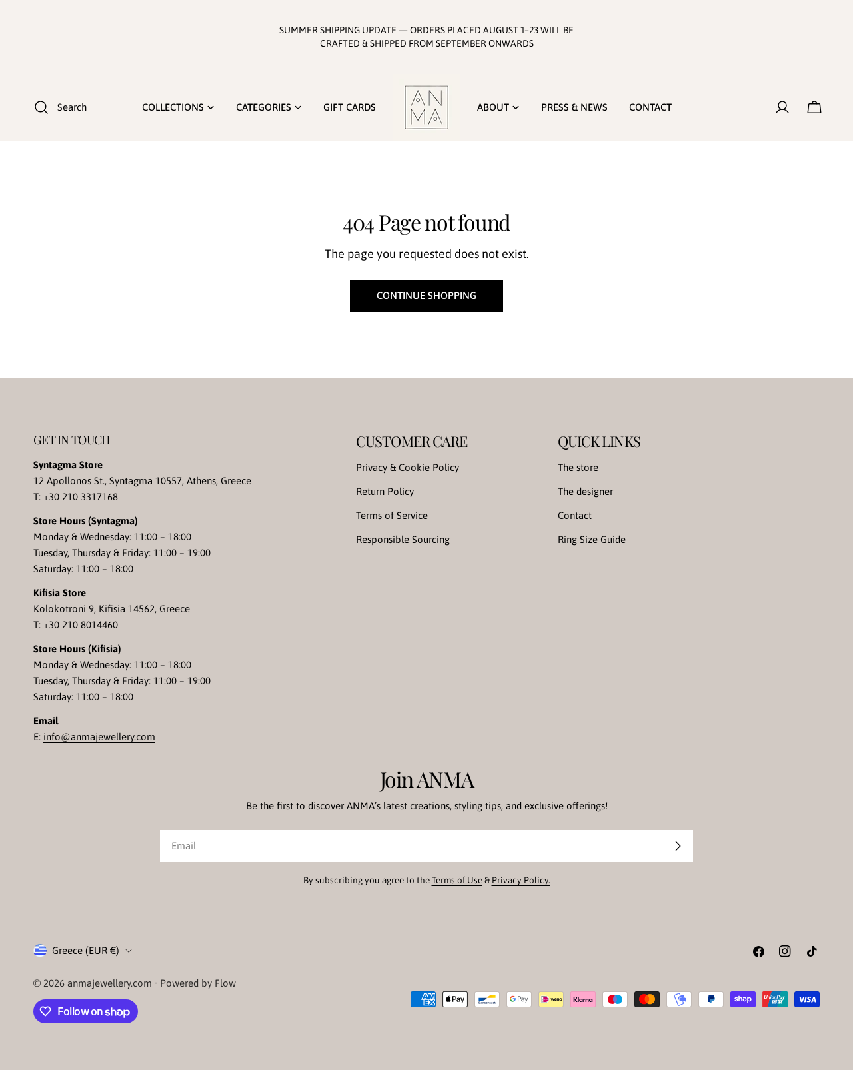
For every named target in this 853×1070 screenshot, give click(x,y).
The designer (585, 491)
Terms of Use (457, 880)
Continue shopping (426, 295)
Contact (575, 515)
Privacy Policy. (521, 880)
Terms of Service (392, 515)
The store (578, 467)
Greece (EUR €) (85, 950)
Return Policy (385, 491)
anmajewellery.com (109, 983)
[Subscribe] (678, 846)
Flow (225, 983)
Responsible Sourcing (403, 539)
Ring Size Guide (592, 539)
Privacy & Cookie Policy (407, 467)
